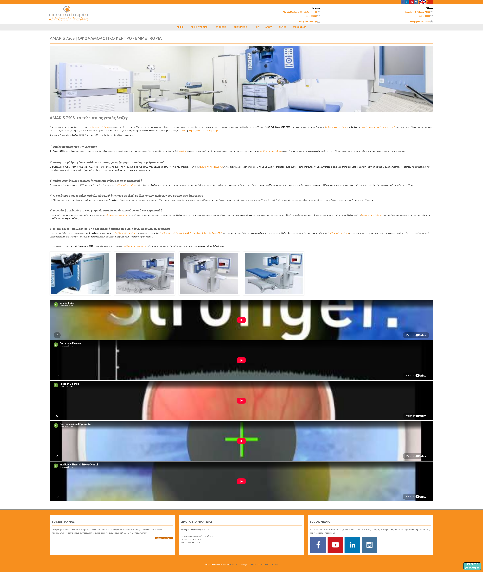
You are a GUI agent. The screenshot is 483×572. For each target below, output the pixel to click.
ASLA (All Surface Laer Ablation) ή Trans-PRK (201, 233)
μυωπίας (182, 151)
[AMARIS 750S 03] (145, 273)
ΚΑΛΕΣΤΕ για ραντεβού (472, 566)
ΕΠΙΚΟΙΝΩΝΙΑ (299, 27)
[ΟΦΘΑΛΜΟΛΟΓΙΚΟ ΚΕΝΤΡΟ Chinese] (430, 2)
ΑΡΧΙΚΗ (180, 27)
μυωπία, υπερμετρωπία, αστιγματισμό (378, 127)
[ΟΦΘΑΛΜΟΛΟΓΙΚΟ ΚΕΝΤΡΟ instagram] (369, 544)
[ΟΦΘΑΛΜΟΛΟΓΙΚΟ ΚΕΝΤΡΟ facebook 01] (318, 544)
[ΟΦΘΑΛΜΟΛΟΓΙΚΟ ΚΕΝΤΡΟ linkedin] (352, 544)
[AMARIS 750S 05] (274, 273)
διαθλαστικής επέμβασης (271, 151)
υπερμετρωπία (194, 130)
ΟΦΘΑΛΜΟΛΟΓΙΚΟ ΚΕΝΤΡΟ (68, 13)
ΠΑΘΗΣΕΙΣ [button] (222, 27)
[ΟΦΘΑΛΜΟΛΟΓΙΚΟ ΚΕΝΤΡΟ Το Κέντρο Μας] (318, 12)
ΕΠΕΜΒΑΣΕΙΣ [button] (242, 27)
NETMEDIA (233, 565)
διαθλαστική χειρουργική (115, 215)
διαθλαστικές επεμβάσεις (336, 127)
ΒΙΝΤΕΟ (282, 27)
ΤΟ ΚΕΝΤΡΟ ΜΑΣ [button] (200, 27)
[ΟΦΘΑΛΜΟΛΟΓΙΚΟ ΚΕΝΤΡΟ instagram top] (416, 2)
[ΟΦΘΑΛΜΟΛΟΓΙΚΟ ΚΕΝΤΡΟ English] (422, 2)
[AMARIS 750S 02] (80, 273)
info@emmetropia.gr (308, 22)
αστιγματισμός (213, 130)
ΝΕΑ (257, 27)
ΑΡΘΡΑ (268, 27)
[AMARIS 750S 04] (209, 273)
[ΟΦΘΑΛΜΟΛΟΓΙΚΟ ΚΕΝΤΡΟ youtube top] (411, 2)
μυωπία (182, 130)
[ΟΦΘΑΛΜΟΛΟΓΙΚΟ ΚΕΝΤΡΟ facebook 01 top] (403, 2)
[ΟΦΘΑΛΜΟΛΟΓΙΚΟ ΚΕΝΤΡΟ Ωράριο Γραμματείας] (431, 21)
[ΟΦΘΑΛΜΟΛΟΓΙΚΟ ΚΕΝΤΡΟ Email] (318, 21)
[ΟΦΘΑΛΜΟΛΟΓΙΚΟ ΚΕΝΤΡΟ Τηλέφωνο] (318, 16)
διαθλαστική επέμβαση (98, 127)
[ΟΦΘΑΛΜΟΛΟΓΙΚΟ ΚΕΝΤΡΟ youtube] (335, 544)
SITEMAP (274, 565)
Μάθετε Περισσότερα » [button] (164, 538)
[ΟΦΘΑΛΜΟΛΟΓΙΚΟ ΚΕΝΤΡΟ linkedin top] (407, 2)
